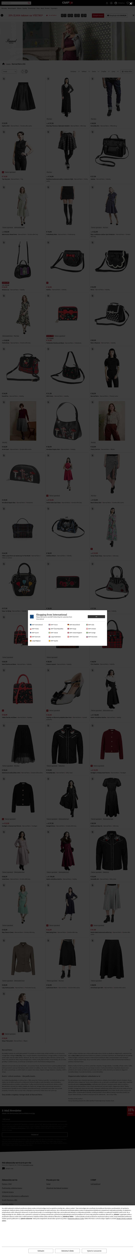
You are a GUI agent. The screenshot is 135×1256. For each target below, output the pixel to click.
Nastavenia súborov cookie (76, 1218)
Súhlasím (41, 1251)
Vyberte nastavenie (94, 1251)
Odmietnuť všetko (67, 1251)
